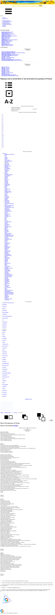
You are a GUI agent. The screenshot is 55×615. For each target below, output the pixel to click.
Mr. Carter (6, 230)
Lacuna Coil (5, 390)
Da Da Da (6, 173)
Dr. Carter (6, 183)
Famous (6, 186)
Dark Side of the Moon (9, 174)
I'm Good (6, 212)
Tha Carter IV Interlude (9, 274)
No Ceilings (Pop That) (9, 236)
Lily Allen (4, 367)
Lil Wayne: (4, 153)
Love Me (6, 225)
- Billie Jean (7, 32)
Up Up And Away (8, 287)
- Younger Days (6, 58)
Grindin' (6, 195)
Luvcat (4, 342)
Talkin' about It (7, 273)
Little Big (4, 330)
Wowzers (6, 297)
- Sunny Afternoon (9, 74)
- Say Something (9, 55)
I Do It (6, 204)
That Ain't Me (7, 279)
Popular (6, 249)
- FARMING (6, 56)
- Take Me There (6, 37)
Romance (6, 259)
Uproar (6, 288)
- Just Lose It (5, 42)
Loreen (4, 388)
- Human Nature (7, 44)
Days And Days (7, 175)
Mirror (6, 228)
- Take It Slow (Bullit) (10, 54)
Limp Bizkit (5, 310)
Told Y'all (6, 282)
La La (6, 219)
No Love (6, 237)
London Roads (7, 224)
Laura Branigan (5, 384)
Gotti (5, 193)
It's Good (6, 216)
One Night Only (7, 242)
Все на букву (28, 399)
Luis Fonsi (4, 327)
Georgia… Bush (7, 190)
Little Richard (5, 369)
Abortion (6, 158)
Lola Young (5, 394)
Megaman (6, 227)
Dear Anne (6, 176)
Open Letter (7, 243)
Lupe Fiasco (5, 371)
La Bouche (4, 386)
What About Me (7, 291)
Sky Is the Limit (7, 266)
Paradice (6, 244)
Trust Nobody (7, 285)
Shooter (6, 264)
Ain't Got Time (7, 160)
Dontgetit (6, 182)
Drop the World (7, 184)
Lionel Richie (5, 374)
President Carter (7, 251)
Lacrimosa (4, 396)
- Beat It (6, 36)
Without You (7, 295)
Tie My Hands (7, 281)
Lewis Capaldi (5, 355)
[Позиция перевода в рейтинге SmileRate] (52, 420)
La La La (6, 220)
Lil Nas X (4, 340)
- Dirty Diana (7, 40)
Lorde (4, 349)
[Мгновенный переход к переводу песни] (9, 96)
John (5, 217)
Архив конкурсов (6, 22)
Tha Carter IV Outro (8, 276)
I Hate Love (7, 208)
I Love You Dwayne (8, 211)
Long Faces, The (5, 344)
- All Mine (10, 75)
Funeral (6, 189)
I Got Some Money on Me (9, 207)
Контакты (4, 26)
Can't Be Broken (7, 168)
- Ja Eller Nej (8, 53)
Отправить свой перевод (7, 24)
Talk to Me (6, 272)
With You (6, 294)
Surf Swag (6, 271)
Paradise (6, 245)
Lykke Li (4, 336)
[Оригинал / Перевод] (41, 420)
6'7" (5, 156)
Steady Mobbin (7, 269)
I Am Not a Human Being (9, 203)
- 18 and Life (6, 67)
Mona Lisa (6, 229)
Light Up (6, 222)
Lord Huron (5, 338)
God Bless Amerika (8, 191)
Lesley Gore (5, 347)
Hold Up (6, 199)
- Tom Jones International (8, 57)
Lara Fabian (5, 314)
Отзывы (4, 25)
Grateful (6, 194)
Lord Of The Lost (6, 365)
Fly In (6, 187)
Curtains (6, 171)
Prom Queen (7, 253)
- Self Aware (6, 34)
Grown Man (7, 197)
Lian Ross (4, 380)
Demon (6, 178)
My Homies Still (7, 234)
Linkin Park (5, 304)
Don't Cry (6, 180)
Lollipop (6, 223)
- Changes (5, 69)
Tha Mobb (6, 278)
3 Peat (6, 155)
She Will (6, 260)
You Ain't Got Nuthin (8, 298)
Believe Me (7, 164)
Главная (4, 17)
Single (6, 265)
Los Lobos (4, 361)
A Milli (6, 157)
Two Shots (6, 286)
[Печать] (50, 420)
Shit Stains (6, 261)
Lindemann (4, 325)
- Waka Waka (9, 35)
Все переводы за (28, 61)
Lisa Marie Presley (6, 363)
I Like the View (7, 209)
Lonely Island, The (6, 376)
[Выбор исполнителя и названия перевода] (9, 88)
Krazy (6, 218)
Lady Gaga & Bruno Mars (7, 316)
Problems (6, 252)
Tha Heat (6, 277)
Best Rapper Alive (8, 165)
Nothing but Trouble (8, 239)
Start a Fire (6, 268)
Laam (4, 334)
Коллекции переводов (7, 23)
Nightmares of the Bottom (9, 235)
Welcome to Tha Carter (9, 290)
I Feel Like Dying (8, 206)
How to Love (7, 202)
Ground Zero (7, 196)
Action (6, 159)
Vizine (6, 289)
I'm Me (6, 213)
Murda (6, 232)
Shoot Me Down (7, 263)
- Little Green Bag (11, 59)
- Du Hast (5, 38)
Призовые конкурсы (6, 20)
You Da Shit (7, 299)
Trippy (6, 284)
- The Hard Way (8, 33)
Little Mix (4, 359)
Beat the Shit (7, 163)
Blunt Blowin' (7, 167)
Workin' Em (7, 296)
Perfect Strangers (7, 246)
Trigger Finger (7, 283)
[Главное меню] (8, 14)
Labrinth (4, 357)
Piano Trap (6, 248)
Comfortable (7, 170)
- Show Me (5, 73)
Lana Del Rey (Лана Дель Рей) (8, 302)
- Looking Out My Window (13, 52)
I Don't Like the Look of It (9, 205)
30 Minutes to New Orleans (9, 154)
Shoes (6, 262)
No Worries (7, 238)
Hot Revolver (7, 200)
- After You (5, 68)
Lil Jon (4, 332)
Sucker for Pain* (7, 270)
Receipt (6, 256)
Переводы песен (8, 412)
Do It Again (7, 179)
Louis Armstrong (5, 312)
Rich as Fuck (7, 257)
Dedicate (6, 177)
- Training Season (6, 41)
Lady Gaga (4, 306)
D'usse (6, 172)
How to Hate (7, 201)
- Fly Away (5, 70)
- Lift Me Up (6, 71)
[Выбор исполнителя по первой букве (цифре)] (9, 105)
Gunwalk (6, 198)
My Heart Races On (8, 233)
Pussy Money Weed (8, 255)
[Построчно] (25, 420)
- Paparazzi (6, 43)
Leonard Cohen (5, 318)
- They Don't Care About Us (10, 39)
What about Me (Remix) (9, 292)
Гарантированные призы (7, 21)
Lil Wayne (15, 412)
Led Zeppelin (5, 321)
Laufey (4, 378)
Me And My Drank (8, 226)
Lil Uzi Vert (5, 392)
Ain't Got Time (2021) (8, 161)
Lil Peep (4, 308)
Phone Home (7, 247)
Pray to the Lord (7, 250)
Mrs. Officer (7, 231)
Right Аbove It (7, 258)
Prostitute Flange (7, 254)
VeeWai (15, 425)
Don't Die (6, 181)
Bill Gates (6, 166)
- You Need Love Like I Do (12, 60)
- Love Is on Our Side (7, 72)
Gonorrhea (6, 192)
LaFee (4, 382)
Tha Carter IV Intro (8, 275)
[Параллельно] (8, 420)
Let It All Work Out (8, 221)
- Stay (9, 51)
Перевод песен (5, 18)
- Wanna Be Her (5, 66)
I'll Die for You (7, 210)
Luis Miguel (5, 351)
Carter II (6, 169)
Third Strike (7, 280)
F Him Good (7, 185)
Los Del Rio (5, 323)
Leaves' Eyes (5, 353)
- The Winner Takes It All (7, 45)
